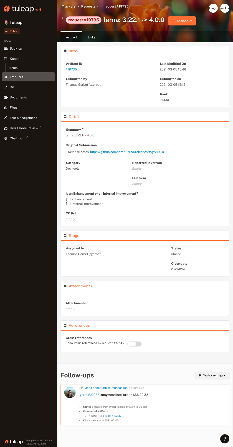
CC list (71, 213)
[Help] (224, 438)
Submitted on (170, 79)
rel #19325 (114, 415)
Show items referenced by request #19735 (95, 343)
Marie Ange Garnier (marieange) (105, 387)
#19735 (71, 69)
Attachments (76, 303)
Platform (139, 178)
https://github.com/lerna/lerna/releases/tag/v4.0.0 (127, 152)
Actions (182, 21)
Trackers (68, 6)
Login (213, 8)
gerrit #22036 (89, 395)
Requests (88, 6)
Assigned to (75, 248)
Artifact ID (74, 63)
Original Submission (81, 145)
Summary (75, 129)
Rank (164, 94)
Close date (179, 263)
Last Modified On (173, 63)
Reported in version (147, 163)
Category (73, 163)
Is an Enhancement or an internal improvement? (102, 193)
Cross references (79, 338)
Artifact (71, 37)
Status (176, 248)
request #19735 (116, 6)
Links (92, 37)
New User (224, 8)
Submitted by (76, 79)
